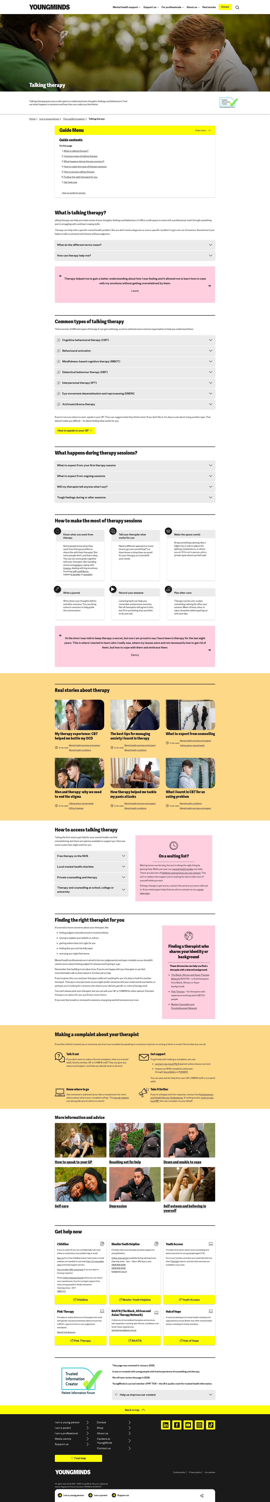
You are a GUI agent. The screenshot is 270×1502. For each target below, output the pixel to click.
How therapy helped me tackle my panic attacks (133, 794)
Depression (118, 1206)
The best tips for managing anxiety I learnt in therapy (130, 736)
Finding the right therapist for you (80, 176)
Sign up (60, 1258)
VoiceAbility (169, 1071)
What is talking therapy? (76, 150)
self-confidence (80, 571)
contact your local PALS (167, 1063)
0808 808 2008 (118, 1264)
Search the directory (66, 1332)
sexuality (87, 574)
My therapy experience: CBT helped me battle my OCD (76, 736)
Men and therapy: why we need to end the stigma (78, 794)
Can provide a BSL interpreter (70, 1269)
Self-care (62, 1206)
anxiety (78, 564)
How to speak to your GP (73, 1162)
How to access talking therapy (79, 171)
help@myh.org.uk (119, 1271)
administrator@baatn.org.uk (124, 1330)
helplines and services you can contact (181, 872)
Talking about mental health (192, 745)
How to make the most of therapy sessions (85, 166)
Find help (175, 1261)
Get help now (70, 182)
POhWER (183, 1071)
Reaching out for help (125, 1162)
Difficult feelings (76, 808)
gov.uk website (121, 1097)
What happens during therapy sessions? (84, 161)
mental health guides (182, 868)
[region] (135, 1168)
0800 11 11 (61, 1291)
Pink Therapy (178, 991)
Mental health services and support (84, 745)
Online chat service (120, 1258)
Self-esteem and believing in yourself (185, 1208)
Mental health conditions (80, 750)
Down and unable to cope (182, 1162)
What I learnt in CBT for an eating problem (185, 794)
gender (76, 574)
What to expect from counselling (190, 733)
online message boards (73, 1277)
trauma (67, 568)
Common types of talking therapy (80, 156)
